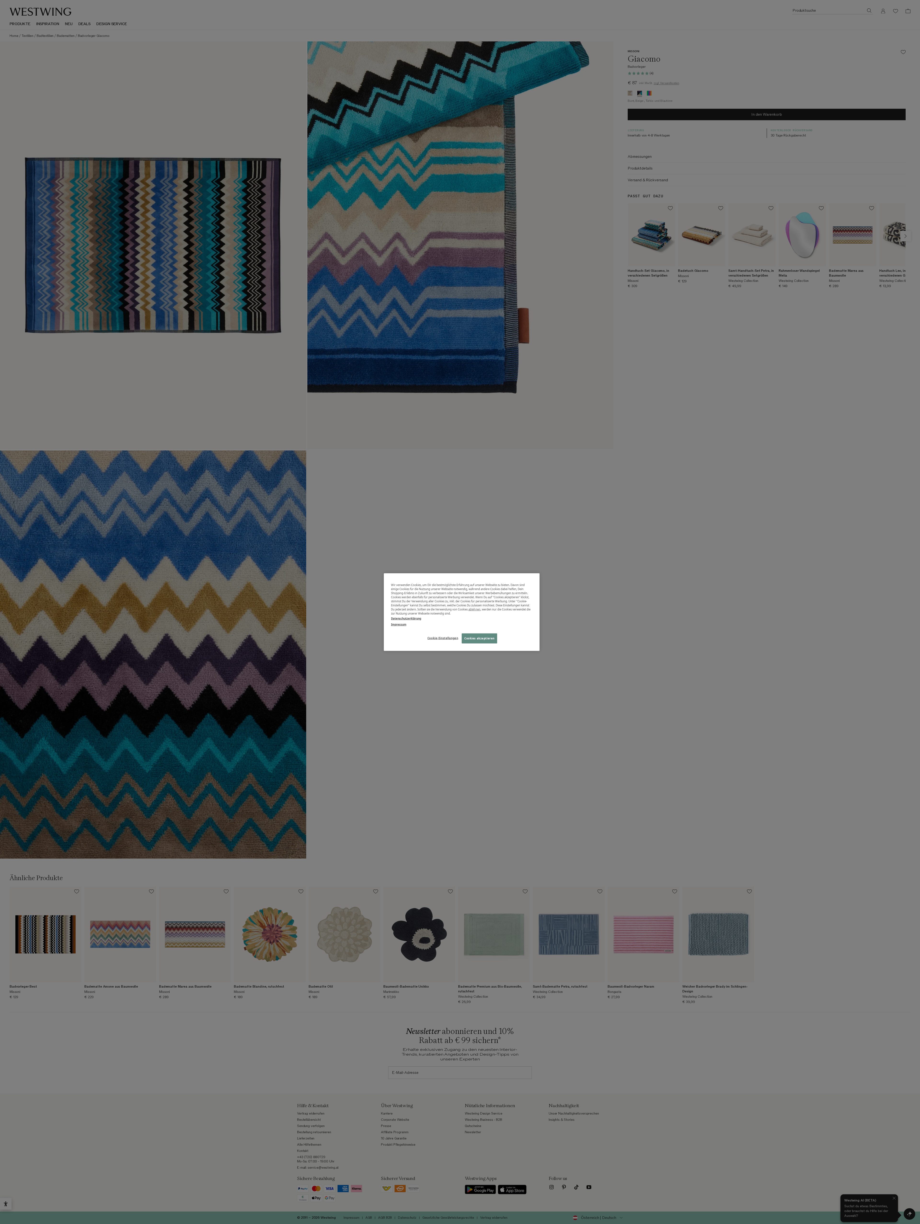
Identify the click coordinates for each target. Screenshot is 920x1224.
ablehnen (474, 609)
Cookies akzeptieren (479, 638)
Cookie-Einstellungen (442, 638)
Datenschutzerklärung (406, 618)
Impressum (398, 624)
